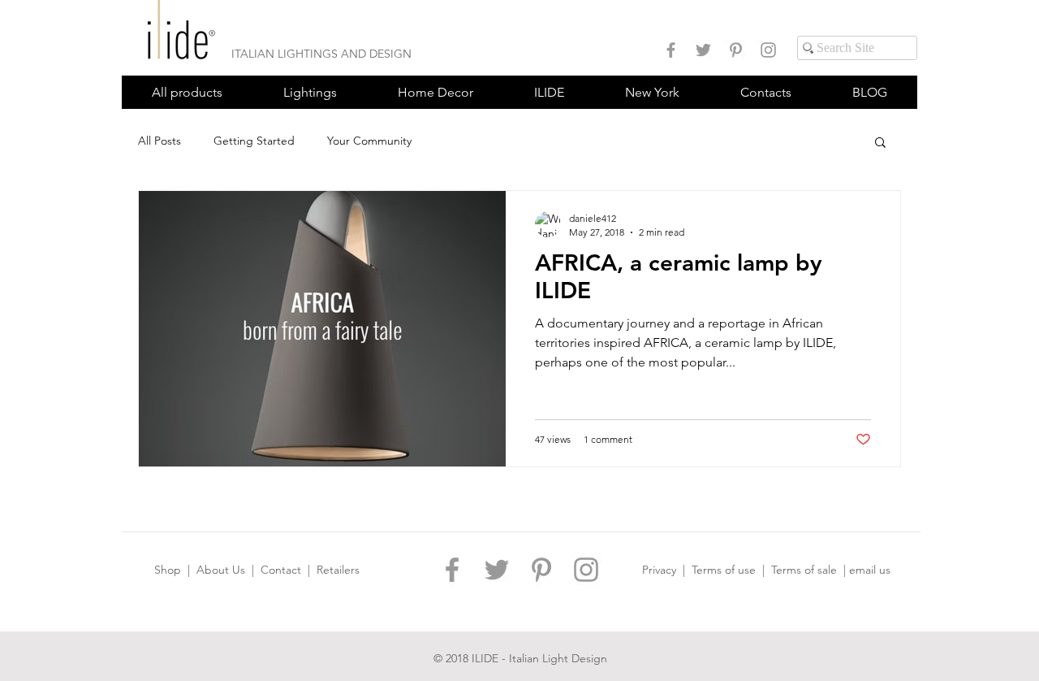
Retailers (338, 569)
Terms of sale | (810, 569)
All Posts (159, 140)
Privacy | (667, 569)
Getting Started (254, 140)
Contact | (289, 569)
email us (869, 569)
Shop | (175, 569)
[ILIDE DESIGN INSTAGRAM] (768, 50)
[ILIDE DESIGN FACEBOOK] (671, 50)
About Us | (228, 569)
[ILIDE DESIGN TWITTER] (703, 50)
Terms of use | (731, 569)
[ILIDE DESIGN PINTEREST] (736, 50)
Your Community (369, 140)
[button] (309, 92)
